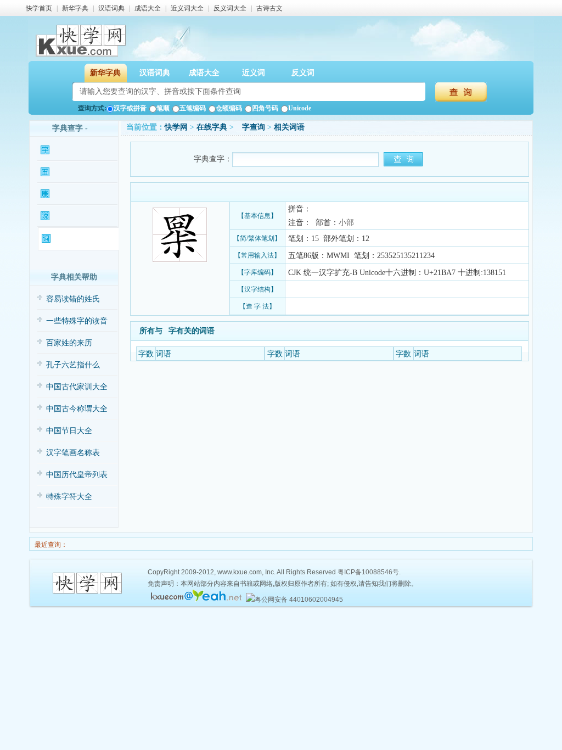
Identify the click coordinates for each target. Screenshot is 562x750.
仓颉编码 (229, 108)
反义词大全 (229, 8)
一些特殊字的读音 (77, 321)
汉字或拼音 (130, 108)
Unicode (299, 108)
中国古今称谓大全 (77, 409)
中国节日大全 (69, 431)
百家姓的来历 (69, 343)
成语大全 (147, 8)
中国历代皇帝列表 (77, 475)
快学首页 (39, 8)
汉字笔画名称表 (73, 453)
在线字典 (211, 127)
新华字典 (75, 8)
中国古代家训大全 (77, 387)
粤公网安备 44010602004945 (299, 599)
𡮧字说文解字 (72, 216)
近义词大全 (187, 8)
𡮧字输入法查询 (75, 172)
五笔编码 (192, 108)
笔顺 (163, 108)
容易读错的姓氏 (73, 299)
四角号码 (265, 108)
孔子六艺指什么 (73, 365)
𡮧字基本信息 (72, 150)
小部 (346, 223)
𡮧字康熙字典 (72, 194)
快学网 (176, 127)
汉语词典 (111, 8)
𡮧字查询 (250, 127)
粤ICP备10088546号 (368, 572)
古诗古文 (269, 8)
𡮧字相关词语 (73, 238)
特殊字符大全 (69, 496)
